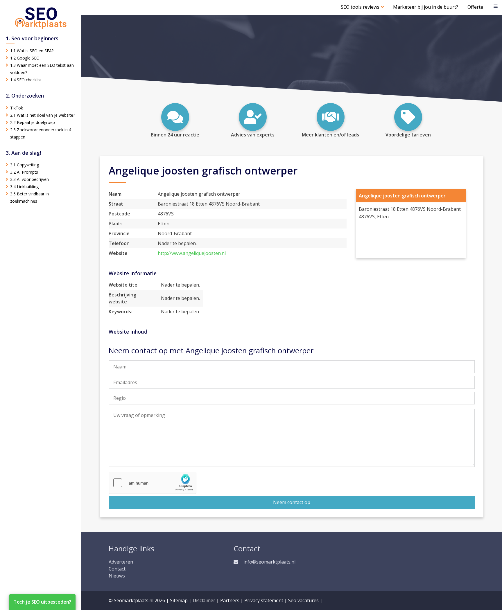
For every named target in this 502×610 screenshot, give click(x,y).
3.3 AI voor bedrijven (29, 179)
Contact (117, 569)
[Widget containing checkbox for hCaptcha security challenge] (152, 483)
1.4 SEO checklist (26, 79)
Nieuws (117, 576)
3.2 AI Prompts (24, 172)
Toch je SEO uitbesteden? (42, 602)
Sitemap (179, 600)
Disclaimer (204, 600)
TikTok (16, 108)
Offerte (475, 7)
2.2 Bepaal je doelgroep (32, 122)
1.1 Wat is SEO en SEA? (31, 50)
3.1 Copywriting (24, 165)
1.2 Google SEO (25, 58)
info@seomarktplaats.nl (269, 562)
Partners (229, 600)
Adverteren (121, 562)
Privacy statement (263, 600)
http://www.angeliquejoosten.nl (192, 253)
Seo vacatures (303, 600)
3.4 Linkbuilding (24, 186)
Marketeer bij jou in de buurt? (425, 7)
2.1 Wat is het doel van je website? (42, 115)
